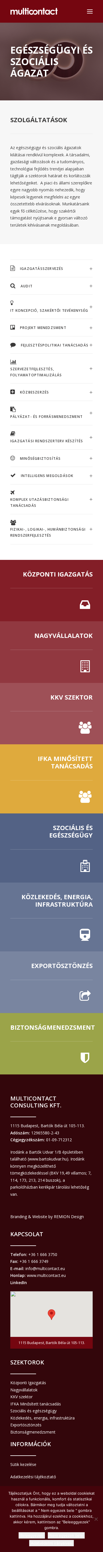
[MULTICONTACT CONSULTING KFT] (34, 11)
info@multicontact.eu (45, 1268)
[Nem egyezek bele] (96, 1519)
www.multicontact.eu (46, 1275)
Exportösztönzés (25, 1425)
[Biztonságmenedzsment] (51, 1043)
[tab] (51, 268)
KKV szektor (21, 1396)
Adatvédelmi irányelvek (51, 1543)
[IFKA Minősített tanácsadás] (51, 778)
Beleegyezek (31, 1535)
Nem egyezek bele (66, 1535)
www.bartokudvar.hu (48, 1159)
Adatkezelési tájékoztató (33, 1476)
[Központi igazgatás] (51, 590)
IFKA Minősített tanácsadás (35, 1404)
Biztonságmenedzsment (33, 1432)
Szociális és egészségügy (33, 1410)
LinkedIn (18, 1282)
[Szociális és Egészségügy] (51, 848)
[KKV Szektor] (51, 713)
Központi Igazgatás (28, 1382)
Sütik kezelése (23, 1464)
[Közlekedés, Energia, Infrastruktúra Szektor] (51, 917)
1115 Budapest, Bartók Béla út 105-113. (47, 1125)
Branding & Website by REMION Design (47, 1216)
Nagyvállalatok (23, 1390)
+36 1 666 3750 (42, 1254)
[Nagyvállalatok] (51, 652)
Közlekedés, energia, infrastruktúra (42, 1418)
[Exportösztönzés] (51, 982)
